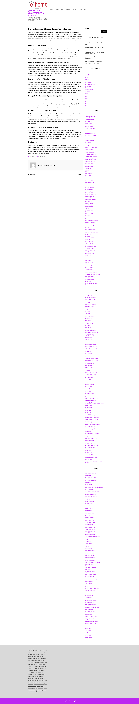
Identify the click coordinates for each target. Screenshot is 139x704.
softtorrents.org (89, 573)
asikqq (86, 93)
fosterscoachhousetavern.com (92, 358)
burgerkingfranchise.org (91, 348)
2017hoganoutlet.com (90, 299)
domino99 (38, 650)
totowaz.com (88, 431)
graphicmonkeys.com (90, 550)
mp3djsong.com (89, 123)
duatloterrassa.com (89, 576)
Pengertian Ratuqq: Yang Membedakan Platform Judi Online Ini (94, 48)
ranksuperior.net (89, 442)
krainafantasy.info (89, 315)
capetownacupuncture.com (91, 329)
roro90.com (88, 309)
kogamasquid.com (89, 276)
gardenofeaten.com (90, 369)
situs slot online (34, 692)
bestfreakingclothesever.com (92, 417)
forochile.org (88, 191)
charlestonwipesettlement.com (92, 433)
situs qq (87, 74)
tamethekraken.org (89, 581)
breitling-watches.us (90, 133)
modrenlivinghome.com (90, 623)
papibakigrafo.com (89, 253)
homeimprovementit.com (91, 477)
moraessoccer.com (89, 189)
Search (87, 28)
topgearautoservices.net (91, 616)
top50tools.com (89, 163)
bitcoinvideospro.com (90, 330)
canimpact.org (88, 257)
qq (85, 100)
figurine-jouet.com (89, 618)
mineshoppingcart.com (90, 494)
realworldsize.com (89, 351)
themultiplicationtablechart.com (92, 278)
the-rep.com (88, 165)
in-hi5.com (87, 313)
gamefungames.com (90, 527)
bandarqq (87, 95)
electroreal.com (89, 489)
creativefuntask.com (90, 531)
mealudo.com (88, 395)
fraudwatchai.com (89, 513)
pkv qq (86, 77)
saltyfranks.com (89, 166)
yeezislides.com (89, 484)
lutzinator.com (88, 583)
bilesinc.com (88, 175)
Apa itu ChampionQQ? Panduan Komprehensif (92, 57)
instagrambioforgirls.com (91, 376)
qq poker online (39, 688)
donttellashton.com (89, 306)
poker (33, 650)
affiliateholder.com (89, 463)
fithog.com (87, 218)
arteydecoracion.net (90, 217)
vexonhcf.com (88, 142)
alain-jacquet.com (89, 334)
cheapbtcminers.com (90, 534)
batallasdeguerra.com (90, 184)
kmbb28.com (88, 630)
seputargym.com (89, 505)
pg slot (30, 654)
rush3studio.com (89, 308)
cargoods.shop (88, 327)
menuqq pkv (31, 648)
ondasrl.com (88, 585)
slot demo (87, 81)
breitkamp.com (88, 569)
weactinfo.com (88, 382)
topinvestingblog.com (90, 161)
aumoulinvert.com (89, 248)
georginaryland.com (90, 222)
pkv (86, 96)
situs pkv (87, 75)
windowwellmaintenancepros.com (93, 461)
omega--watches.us (90, 131)
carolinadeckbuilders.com (91, 159)
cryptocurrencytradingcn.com (92, 429)
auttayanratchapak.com (90, 342)
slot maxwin (40, 654)
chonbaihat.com (89, 210)
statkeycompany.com (90, 158)
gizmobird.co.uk (89, 121)
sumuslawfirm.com (89, 421)
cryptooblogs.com (89, 517)
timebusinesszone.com (90, 456)
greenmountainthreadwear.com (92, 424)
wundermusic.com (89, 526)
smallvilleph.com (89, 180)
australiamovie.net (89, 119)
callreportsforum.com (90, 632)
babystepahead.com (90, 443)
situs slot (36, 656)
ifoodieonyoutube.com (90, 493)
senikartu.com (88, 318)
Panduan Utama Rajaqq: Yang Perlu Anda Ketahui (95, 43)
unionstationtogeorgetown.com (92, 536)
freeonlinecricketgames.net (91, 199)
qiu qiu (86, 98)
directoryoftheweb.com (91, 304)
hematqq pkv (31, 688)
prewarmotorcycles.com (91, 147)
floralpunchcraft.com (90, 389)
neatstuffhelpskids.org (90, 187)
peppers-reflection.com (91, 457)
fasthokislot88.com (89, 555)
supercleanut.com (89, 545)
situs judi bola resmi (36, 682)
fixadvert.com (88, 137)
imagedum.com (88, 597)
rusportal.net (88, 320)
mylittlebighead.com (90, 539)
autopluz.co (87, 138)
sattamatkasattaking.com (91, 604)
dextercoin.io (88, 281)
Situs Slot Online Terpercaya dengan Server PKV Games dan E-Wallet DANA (36, 12)
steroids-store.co (89, 215)
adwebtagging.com (89, 440)
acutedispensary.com (90, 426)
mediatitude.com (89, 145)
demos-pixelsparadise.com (91, 144)
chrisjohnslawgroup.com (91, 566)
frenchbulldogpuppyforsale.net (92, 274)
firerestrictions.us (89, 203)
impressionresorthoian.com (91, 416)
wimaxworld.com (89, 198)
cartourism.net (88, 260)
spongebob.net (88, 339)
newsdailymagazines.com (91, 480)
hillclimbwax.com (89, 449)
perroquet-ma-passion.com (92, 621)
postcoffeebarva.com (90, 344)
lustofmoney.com (89, 454)
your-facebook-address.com (92, 620)
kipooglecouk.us (89, 245)
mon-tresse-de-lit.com (90, 611)
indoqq (79, 174)
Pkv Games (68, 9)
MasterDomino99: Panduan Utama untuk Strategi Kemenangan (95, 52)
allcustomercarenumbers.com (92, 562)
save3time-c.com (89, 140)
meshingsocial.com (89, 384)
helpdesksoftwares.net (90, 473)
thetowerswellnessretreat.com (92, 599)
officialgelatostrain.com (90, 600)
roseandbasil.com (89, 224)
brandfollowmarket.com (91, 435)
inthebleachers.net (89, 269)
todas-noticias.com (89, 316)
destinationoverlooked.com (91, 445)
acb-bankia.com (89, 407)
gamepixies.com (89, 552)
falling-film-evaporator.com (91, 419)
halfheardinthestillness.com (91, 231)
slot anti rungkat (35, 660)
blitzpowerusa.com (89, 367)
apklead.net (87, 639)
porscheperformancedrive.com (92, 579)
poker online (37, 666)
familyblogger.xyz (89, 564)
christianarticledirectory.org (91, 283)
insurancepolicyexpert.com (91, 156)
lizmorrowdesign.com (90, 590)
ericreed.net (88, 234)
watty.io (87, 322)
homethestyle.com (89, 520)
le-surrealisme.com (89, 152)
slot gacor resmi (36, 662)
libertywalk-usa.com (90, 118)
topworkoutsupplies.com (91, 496)
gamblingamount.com (90, 447)
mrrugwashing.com (89, 405)
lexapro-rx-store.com (90, 271)
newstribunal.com (89, 479)
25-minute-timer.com (90, 529)
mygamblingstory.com (90, 296)
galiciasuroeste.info (89, 182)
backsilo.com (88, 412)
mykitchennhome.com (90, 246)
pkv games (87, 88)
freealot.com (88, 541)
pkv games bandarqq (90, 84)
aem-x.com (87, 515)
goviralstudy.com (89, 258)
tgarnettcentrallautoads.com (92, 135)
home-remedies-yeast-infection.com (94, 487)
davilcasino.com (89, 512)
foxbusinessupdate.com (91, 400)
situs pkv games (89, 89)
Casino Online (59, 9)
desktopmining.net (89, 267)
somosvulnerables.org (90, 574)
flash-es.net (88, 409)
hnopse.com (88, 450)
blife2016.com (88, 586)
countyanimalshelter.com (91, 438)
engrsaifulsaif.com (89, 533)
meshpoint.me (88, 337)
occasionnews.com (89, 452)
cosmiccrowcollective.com (91, 332)
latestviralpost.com (89, 363)
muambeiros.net (89, 206)
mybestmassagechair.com (91, 232)
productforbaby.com (90, 355)
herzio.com (87, 311)
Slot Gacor (83, 9)
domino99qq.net (89, 302)
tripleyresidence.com (90, 571)
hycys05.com (88, 370)
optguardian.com (89, 508)
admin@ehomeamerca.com (46, 165)
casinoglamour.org (89, 279)
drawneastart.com (89, 553)
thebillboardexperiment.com (92, 607)
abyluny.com (88, 635)
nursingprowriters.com (90, 423)
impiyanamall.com (89, 506)
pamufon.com (88, 578)
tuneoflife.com (88, 459)
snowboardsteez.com (90, 374)
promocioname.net (89, 196)
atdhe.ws (87, 227)
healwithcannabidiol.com (91, 592)
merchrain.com (88, 628)
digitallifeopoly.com (89, 501)
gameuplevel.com (89, 519)
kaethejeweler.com (89, 602)
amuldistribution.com (90, 522)
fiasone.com (88, 391)
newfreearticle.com (89, 365)
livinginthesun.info (89, 323)
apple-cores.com (89, 262)
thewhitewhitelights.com (91, 225)
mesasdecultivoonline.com (91, 360)
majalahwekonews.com (90, 297)
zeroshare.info (88, 173)
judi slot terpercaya (89, 82)
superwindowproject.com (91, 252)
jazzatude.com (88, 170)
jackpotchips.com (89, 559)
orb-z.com (87, 356)
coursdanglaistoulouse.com (91, 125)
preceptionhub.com (89, 482)
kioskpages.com (89, 593)
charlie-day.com (89, 396)
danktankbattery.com (90, 393)
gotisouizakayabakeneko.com (92, 336)
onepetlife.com (88, 606)
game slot (32, 174)
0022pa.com (88, 172)
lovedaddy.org (88, 402)
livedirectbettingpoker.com (91, 398)
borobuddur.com (89, 524)
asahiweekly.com (89, 543)
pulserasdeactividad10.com (91, 264)
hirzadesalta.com (89, 499)
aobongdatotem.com (90, 486)
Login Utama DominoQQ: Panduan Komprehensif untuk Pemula (93, 62)
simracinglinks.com (89, 149)
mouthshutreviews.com (90, 498)
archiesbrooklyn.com (90, 205)
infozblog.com (88, 208)
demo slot (43, 662)
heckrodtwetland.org (90, 229)
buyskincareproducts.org (91, 272)
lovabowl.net (88, 475)
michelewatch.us (89, 130)
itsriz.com (87, 325)
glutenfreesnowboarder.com (92, 588)
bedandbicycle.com (90, 546)
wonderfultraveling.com (90, 194)
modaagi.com (88, 178)
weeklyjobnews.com (90, 436)
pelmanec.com (88, 301)
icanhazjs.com (88, 255)
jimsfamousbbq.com (90, 116)
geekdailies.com (89, 626)
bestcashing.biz (89, 201)
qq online (87, 79)
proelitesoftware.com (90, 560)
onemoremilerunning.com (91, 372)
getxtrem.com (88, 381)
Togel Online (53, 12)
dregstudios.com (89, 185)
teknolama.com (88, 353)
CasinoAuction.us (89, 243)
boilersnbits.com (89, 362)
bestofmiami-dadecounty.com (92, 491)
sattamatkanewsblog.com (91, 428)
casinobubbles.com (89, 503)
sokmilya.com (88, 633)
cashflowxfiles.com (89, 377)
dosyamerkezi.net (89, 151)
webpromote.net (89, 213)
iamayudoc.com (89, 538)
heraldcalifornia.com (90, 548)
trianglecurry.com (89, 595)
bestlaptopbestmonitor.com (92, 220)
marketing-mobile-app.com (91, 388)
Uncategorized (41, 156)
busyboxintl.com (89, 341)
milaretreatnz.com (89, 177)
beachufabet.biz (89, 609)
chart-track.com (89, 192)
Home (52, 9)
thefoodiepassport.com (91, 250)
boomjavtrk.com (89, 637)
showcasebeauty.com (90, 154)
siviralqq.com (88, 414)
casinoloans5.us (89, 241)
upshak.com (88, 410)
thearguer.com (88, 386)
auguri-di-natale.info (90, 128)
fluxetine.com (88, 236)
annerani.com (88, 168)
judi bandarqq (88, 86)
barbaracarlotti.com (89, 265)
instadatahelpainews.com (91, 625)
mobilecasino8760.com (90, 238)
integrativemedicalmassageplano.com (94, 403)
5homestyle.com (89, 285)
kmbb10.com (88, 379)
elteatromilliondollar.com (91, 346)
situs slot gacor (36, 658)
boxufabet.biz (88, 614)
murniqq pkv (40, 686)
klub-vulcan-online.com (90, 567)
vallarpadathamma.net (90, 349)
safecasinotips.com (90, 557)
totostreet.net (88, 510)
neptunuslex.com (89, 126)
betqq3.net (87, 239)
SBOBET (75, 9)
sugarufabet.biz (88, 613)
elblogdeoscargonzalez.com (92, 212)
